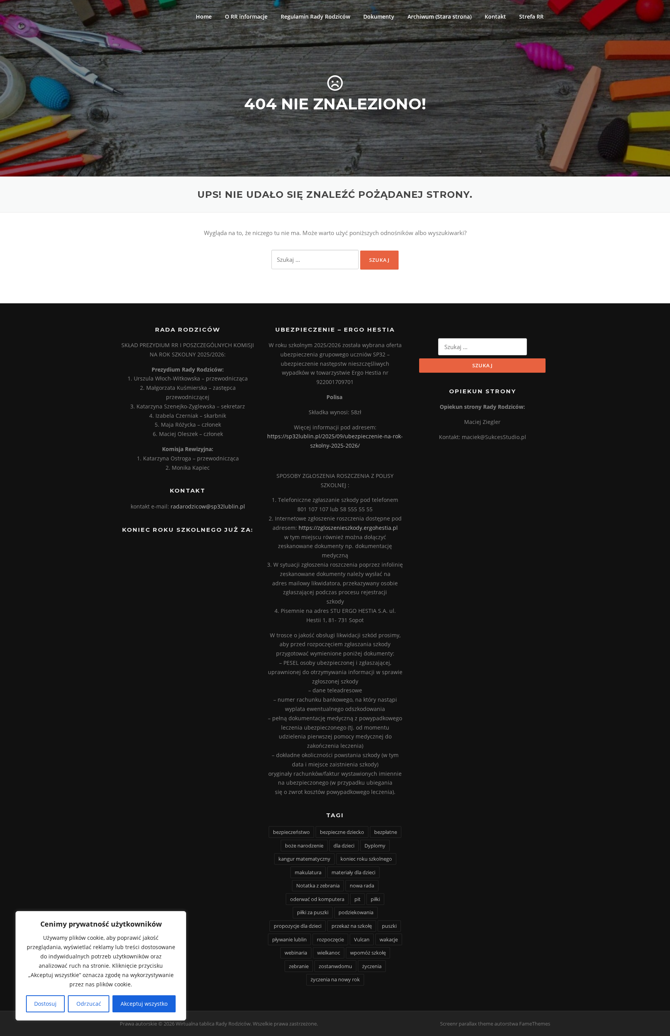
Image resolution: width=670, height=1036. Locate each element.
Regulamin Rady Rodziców (315, 16)
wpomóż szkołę (368, 952)
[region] (101, 965)
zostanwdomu (335, 966)
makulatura (308, 872)
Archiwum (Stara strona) (439, 16)
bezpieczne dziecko (342, 831)
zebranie (299, 966)
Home (204, 16)
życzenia (372, 966)
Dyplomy (374, 845)
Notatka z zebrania (318, 885)
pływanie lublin (289, 939)
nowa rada (362, 885)
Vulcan (362, 939)
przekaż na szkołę (352, 925)
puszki (389, 925)
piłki (375, 899)
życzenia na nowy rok (335, 979)
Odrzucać (88, 1003)
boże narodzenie (304, 845)
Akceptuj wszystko (144, 1003)
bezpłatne (385, 831)
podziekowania (355, 912)
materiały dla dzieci (353, 872)
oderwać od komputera (317, 899)
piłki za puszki (312, 912)
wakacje (389, 939)
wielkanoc (328, 952)
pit (357, 899)
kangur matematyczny (304, 858)
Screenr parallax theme (466, 1023)
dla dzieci (343, 845)
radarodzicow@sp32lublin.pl (208, 506)
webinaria (296, 952)
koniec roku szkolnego (366, 858)
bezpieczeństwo (291, 831)
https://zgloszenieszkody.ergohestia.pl (348, 527)
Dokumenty (378, 16)
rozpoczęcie (330, 939)
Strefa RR (531, 16)
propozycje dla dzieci (297, 925)
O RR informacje (246, 16)
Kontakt (495, 16)
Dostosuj (45, 1003)
